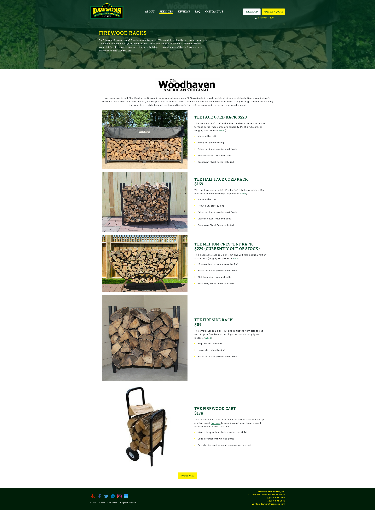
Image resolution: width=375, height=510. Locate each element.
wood (222, 130)
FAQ (198, 11)
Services (166, 11)
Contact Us (214, 11)
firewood (215, 423)
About (150, 11)
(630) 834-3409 (266, 17)
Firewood (252, 11)
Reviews (184, 11)
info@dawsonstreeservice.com (270, 504)
